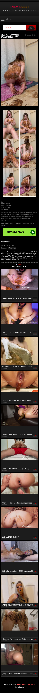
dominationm (6, 259)
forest (19, 258)
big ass (15, 256)
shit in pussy (27, 258)
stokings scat (10, 252)
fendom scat (5, 253)
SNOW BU (15, 259)
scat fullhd (33, 252)
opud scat (22, 256)
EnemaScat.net (19, 687)
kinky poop (9, 255)
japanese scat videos (8, 258)
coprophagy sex (22, 252)
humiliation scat (20, 255)
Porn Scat (12, 248)
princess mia (31, 256)
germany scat (27, 253)
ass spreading (16, 253)
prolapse (8, 256)
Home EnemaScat (10, 684)
